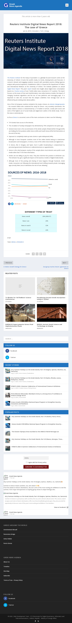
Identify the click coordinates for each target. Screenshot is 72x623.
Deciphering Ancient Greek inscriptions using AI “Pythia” (51, 298)
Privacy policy (42, 462)
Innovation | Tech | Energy (40, 31)
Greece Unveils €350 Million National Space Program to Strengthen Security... (37, 424)
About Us (7, 562)
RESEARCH (20, 242)
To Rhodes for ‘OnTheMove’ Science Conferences (18, 298)
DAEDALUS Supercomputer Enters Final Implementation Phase (19, 325)
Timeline (6, 566)
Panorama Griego (9, 534)
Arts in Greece (23, 373)
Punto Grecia (8, 543)
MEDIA (13, 242)
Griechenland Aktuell (10, 530)
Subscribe (7, 576)
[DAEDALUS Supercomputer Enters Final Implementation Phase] (20, 313)
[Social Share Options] (67, 507)
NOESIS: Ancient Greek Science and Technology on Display (49, 325)
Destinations (30, 373)
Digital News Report (13, 89)
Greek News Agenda (15, 476)
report (29, 89)
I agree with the (36, 462)
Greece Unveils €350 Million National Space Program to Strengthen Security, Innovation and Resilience (36, 403)
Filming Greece (32, 388)
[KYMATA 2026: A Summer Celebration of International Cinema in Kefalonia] (7, 387)
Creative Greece (23, 388)
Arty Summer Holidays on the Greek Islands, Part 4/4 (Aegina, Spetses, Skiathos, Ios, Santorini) (38, 370)
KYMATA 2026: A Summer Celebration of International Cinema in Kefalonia (35, 386)
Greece (15, 117)
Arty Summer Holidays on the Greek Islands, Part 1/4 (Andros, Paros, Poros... (36, 416)
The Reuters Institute (13, 78)
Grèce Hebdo (8, 539)
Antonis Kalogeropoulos (57, 104)
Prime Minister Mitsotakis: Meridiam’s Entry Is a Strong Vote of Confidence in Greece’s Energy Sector (36, 394)
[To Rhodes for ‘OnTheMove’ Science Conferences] (20, 286)
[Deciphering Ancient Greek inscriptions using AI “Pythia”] (52, 286)
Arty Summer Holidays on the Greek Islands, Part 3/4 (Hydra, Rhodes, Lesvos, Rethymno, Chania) (36, 379)
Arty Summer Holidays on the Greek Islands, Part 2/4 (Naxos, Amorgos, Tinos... (37, 439)
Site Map (6, 571)
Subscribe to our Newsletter (36, 467)
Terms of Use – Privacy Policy (13, 580)
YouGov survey (19, 91)
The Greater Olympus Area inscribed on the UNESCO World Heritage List (35, 432)
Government (22, 397)
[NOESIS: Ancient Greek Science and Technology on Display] (52, 313)
